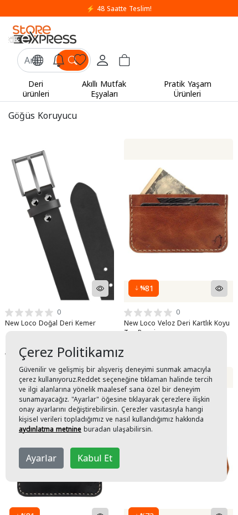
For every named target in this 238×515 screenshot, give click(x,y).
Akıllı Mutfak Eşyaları (104, 88)
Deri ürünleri (36, 88)
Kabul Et (94, 458)
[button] (37, 60)
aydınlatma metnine (50, 429)
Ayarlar (41, 458)
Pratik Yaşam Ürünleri (187, 88)
